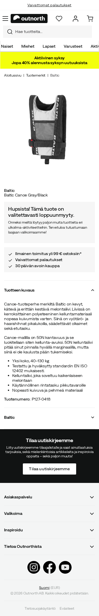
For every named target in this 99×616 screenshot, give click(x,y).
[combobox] (47, 32)
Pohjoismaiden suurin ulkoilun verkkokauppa (49, 10)
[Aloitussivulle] (29, 18)
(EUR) (49, 588)
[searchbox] (52, 31)
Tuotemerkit (35, 75)
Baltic (54, 75)
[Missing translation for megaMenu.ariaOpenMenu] (5, 18)
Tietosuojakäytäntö (40, 608)
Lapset (49, 46)
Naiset (7, 46)
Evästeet (67, 608)
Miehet (28, 46)
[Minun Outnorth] (75, 18)
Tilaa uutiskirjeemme (49, 468)
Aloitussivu (12, 75)
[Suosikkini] (59, 19)
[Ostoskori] (90, 19)
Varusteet (73, 46)
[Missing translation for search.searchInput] (8, 32)
